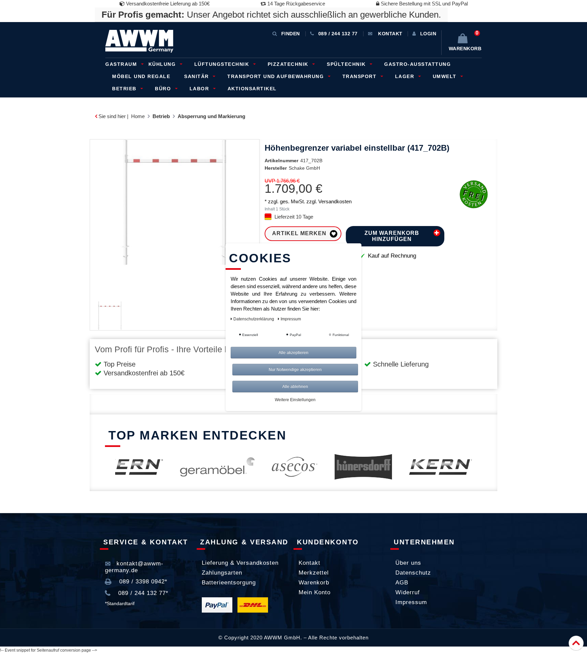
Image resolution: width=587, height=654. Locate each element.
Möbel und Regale (141, 76)
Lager (405, 76)
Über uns (408, 563)
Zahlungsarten (222, 572)
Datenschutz (413, 572)
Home (138, 116)
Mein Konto (315, 592)
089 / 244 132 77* (142, 593)
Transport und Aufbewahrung (276, 76)
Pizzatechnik (289, 64)
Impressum (411, 602)
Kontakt (309, 563)
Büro (164, 88)
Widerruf (407, 592)
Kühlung (163, 64)
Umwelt (446, 76)
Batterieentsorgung (229, 582)
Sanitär (197, 76)
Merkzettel (314, 572)
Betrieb (125, 88)
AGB (401, 582)
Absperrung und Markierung (211, 116)
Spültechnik (347, 64)
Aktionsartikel (252, 88)
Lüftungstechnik (222, 64)
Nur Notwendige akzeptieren (295, 369)
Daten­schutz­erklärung (254, 319)
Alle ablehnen (295, 386)
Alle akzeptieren (293, 352)
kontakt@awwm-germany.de (134, 567)
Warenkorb (314, 582)
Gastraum (122, 64)
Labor (200, 88)
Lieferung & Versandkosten (240, 563)
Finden (290, 33)
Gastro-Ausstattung (417, 64)
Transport (360, 76)
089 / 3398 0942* (142, 581)
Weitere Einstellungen (295, 399)
